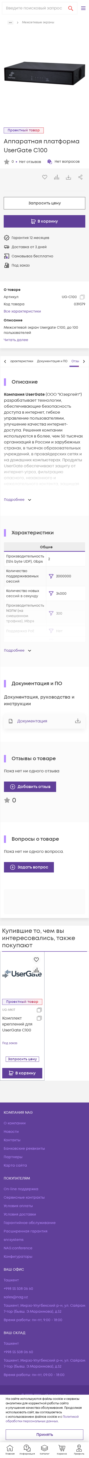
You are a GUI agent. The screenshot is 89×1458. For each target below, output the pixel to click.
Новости (11, 1131)
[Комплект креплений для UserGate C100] (22, 973)
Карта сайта (15, 1165)
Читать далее (16, 340)
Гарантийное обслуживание (30, 1223)
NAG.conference (18, 1248)
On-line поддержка (21, 1189)
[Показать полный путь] (10, 23)
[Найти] (71, 8)
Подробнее (14, 499)
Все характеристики (22, 311)
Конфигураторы (18, 1256)
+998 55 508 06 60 (18, 1288)
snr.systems (13, 1239)
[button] (83, 8)
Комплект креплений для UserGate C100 (17, 1024)
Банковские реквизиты (24, 1148)
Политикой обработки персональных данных (42, 1419)
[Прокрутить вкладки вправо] (84, 361)
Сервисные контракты (24, 1197)
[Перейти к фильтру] (51, 576)
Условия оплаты (18, 1206)
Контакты (12, 1140)
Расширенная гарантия (25, 1231)
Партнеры (13, 1157)
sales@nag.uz (16, 1297)
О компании (15, 1123)
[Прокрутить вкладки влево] (5, 361)
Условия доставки (20, 1214)
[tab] (21, 361)
